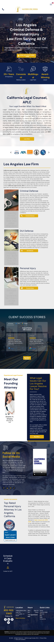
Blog (41, 615)
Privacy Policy (43, 638)
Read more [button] (11, 344)
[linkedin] (7, 488)
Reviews (42, 614)
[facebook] (4, 488)
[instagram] (10, 488)
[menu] (51, 4)
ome (42, 610)
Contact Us (43, 619)
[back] (10, 152)
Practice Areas (43, 612)
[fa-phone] (3, 10)
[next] (48, 152)
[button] (6, 342)
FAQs (41, 617)
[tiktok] (14, 488)
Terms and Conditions (20, 639)
